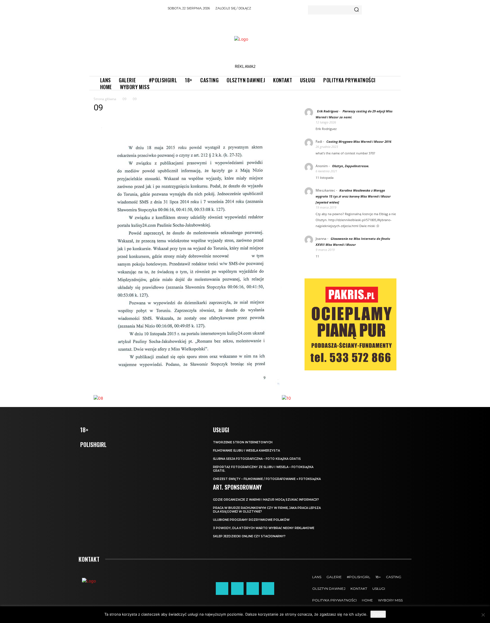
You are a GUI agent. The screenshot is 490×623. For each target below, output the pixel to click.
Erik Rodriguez (327, 111)
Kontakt (89, 559)
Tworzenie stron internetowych (243, 442)
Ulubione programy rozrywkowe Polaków (251, 520)
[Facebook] (222, 588)
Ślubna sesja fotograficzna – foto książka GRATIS (257, 459)
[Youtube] (268, 588)
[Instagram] (237, 588)
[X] (252, 588)
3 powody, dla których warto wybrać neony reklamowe (263, 528)
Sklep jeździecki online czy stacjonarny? (249, 536)
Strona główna (105, 99)
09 (124, 99)
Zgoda (378, 614)
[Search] (356, 9)
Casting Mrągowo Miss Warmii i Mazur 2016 (358, 141)
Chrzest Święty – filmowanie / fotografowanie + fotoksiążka (267, 479)
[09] (190, 389)
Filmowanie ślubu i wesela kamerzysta (246, 450)
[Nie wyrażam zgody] (483, 615)
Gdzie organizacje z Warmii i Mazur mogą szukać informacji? (266, 500)
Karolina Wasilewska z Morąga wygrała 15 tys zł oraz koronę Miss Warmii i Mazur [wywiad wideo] (353, 196)
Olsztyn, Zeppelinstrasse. (350, 166)
